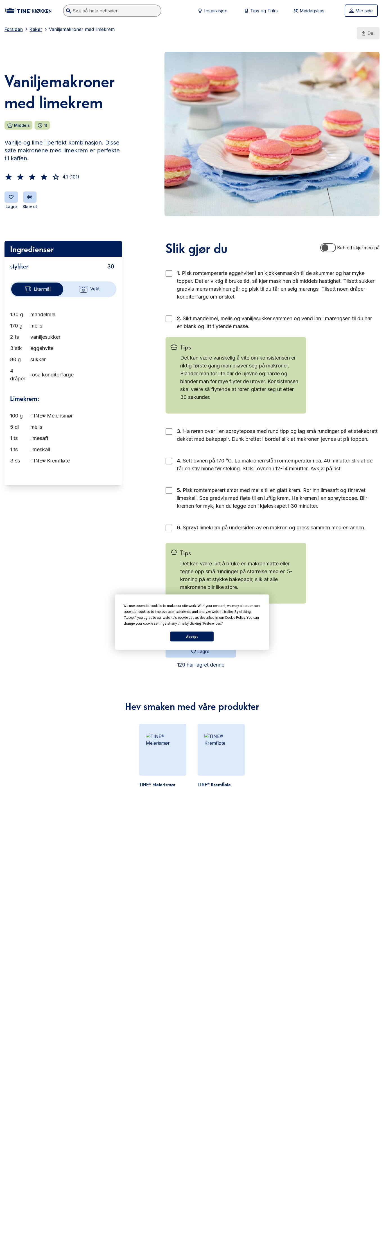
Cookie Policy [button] (235, 617)
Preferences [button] (212, 623)
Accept (192, 636)
